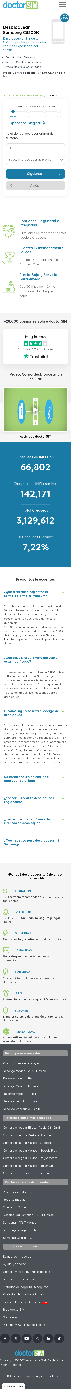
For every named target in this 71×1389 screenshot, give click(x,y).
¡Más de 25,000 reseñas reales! (24, 1325)
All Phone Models (22, 95)
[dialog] (13, 1386)
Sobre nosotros (14, 1317)
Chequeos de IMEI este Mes (35, 483)
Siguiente (34, 173)
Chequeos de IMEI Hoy (35, 457)
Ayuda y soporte (14, 1264)
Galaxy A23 (17, 1238)
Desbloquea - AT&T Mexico (28, 1215)
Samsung (40, 95)
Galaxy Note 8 (19, 1230)
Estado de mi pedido (17, 1256)
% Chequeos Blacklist (36, 537)
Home (6, 95)
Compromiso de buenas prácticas (26, 1272)
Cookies (52, 1376)
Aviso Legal (34, 1376)
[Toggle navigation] (62, 5)
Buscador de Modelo (17, 1192)
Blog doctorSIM (13, 1309)
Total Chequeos (35, 510)
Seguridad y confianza (18, 1279)
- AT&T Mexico (19, 1222)
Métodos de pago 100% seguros (25, 1287)
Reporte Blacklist (14, 1199)
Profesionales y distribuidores (23, 1294)
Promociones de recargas (21, 1063)
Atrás (34, 185)
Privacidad (14, 1376)
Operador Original (15, 1207)
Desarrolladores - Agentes (25, 1302)
